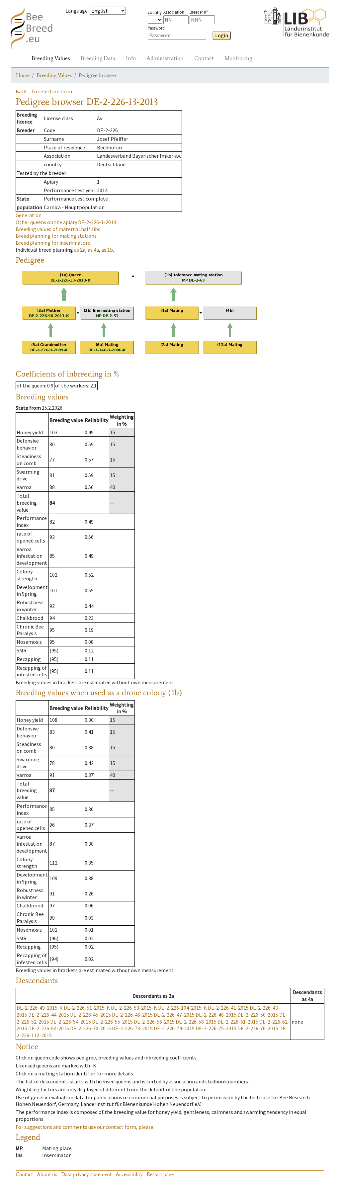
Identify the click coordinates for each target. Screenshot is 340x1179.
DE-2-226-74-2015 (174, 1028)
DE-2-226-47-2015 (174, 1014)
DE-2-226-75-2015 (216, 1028)
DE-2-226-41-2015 (228, 1007)
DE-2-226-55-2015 (112, 1021)
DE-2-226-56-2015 (154, 1021)
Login (221, 35)
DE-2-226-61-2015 (237, 1021)
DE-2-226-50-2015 (257, 1014)
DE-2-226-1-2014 (66, 222)
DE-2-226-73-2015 (132, 1028)
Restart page (160, 1174)
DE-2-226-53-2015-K (134, 1007)
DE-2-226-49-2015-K (40, 1007)
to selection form (52, 91)
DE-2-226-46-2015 (132, 1014)
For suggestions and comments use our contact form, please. (85, 1127)
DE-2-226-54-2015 (70, 1021)
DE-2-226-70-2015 (90, 1028)
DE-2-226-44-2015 (48, 1014)
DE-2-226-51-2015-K (87, 1007)
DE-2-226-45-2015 (90, 1014)
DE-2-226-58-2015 (196, 1021)
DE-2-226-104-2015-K (182, 1007)
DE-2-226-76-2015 (257, 1028)
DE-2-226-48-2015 (216, 1014)
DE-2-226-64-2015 (48, 1028)
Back (21, 91)
